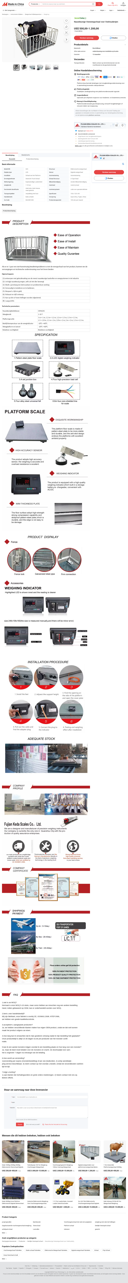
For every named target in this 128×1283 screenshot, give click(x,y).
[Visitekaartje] (123, 164)
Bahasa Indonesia (117, 1268)
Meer (3, 1259)
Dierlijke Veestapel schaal (102, 1225)
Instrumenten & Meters (17, 14)
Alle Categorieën (10, 10)
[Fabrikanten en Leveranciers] (13, 4)
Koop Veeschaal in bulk (11, 1255)
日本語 (84, 1268)
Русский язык (44, 1268)
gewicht (97, 1229)
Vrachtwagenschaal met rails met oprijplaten (78, 1222)
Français (36, 1268)
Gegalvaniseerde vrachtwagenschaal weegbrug (16, 1225)
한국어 (78, 1268)
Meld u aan (78, 146)
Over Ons (27, 1266)
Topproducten (92, 1266)
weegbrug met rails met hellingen (105, 1222)
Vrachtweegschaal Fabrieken (13, 1250)
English (15, 1268)
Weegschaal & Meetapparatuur (33, 14)
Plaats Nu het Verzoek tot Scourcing (54, 1124)
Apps (110, 10)
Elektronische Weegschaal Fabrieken (56, 1250)
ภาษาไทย (94, 1268)
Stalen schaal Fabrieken (33, 1250)
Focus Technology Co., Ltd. (61, 1272)
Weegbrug (46, 14)
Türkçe (101, 1268)
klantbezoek (36, 1222)
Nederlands (66, 1268)
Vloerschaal (36, 1225)
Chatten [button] (115, 38)
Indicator (67, 1229)
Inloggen (123, 5)
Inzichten (100, 1266)
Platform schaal (69, 1225)
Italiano (52, 1268)
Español (21, 1268)
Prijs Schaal (106, 1250)
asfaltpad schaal (7, 1229)
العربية (72, 1268)
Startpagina (5, 14)
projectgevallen (6, 1222)
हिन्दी (89, 1268)
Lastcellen (36, 1229)
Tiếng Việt (107, 1268)
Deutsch (58, 1268)
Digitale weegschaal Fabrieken (80, 1250)
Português (28, 1268)
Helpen (102, 10)
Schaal (96, 1250)
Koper (92, 10)
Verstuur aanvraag (86, 38)
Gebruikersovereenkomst (46, 1266)
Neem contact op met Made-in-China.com (75, 1266)
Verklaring (34, 1266)
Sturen (20, 1124)
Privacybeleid (58, 1266)
